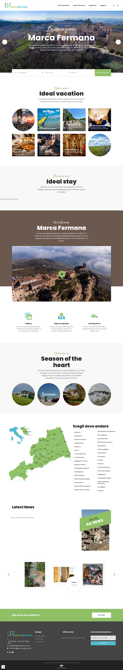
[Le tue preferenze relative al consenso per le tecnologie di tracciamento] (3, 667)
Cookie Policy (39, 641)
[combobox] (28, 73)
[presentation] (8, 574)
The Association (40, 636)
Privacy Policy (39, 639)
